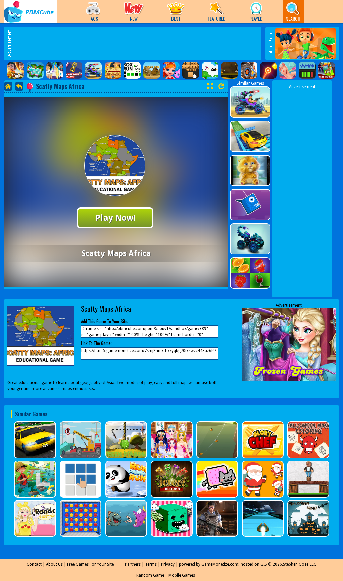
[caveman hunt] (151, 70)
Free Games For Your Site (90, 564)
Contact (34, 564)
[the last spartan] (229, 70)
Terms (151, 564)
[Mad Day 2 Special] (93, 70)
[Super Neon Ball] (268, 70)
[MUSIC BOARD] (307, 70)
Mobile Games (181, 575)
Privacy (168, 564)
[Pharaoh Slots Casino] (113, 70)
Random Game (150, 575)
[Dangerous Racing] (74, 70)
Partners (133, 564)
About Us (54, 564)
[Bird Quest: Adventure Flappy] (210, 70)
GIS (263, 564)
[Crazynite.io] (326, 70)
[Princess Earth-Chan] (54, 70)
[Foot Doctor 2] (287, 70)
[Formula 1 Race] (249, 70)
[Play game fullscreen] (210, 86)
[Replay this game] (221, 86)
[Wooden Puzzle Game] (190, 70)
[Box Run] (132, 70)
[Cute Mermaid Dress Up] (171, 70)
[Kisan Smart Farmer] (15, 70)
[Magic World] (35, 70)
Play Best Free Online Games (30, 11)
